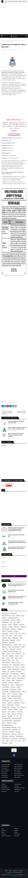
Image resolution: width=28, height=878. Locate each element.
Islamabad (4, 617)
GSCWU (8, 678)
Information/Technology (13, 651)
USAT (7, 740)
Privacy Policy (17, 834)
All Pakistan (4, 624)
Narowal (22, 667)
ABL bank (10, 698)
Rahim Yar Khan (5, 640)
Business (9, 723)
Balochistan (4, 626)
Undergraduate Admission (15, 691)
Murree (18, 662)
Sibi (14, 716)
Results (10, 635)
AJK (7, 635)
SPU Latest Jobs (13, 689)
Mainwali (4, 696)
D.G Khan (13, 671)
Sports (9, 696)
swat (22, 655)
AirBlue (23, 676)
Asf (8, 671)
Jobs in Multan (17, 771)
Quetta (23, 633)
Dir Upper (15, 723)
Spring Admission (5, 685)
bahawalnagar (5, 633)
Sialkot (15, 635)
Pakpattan (11, 682)
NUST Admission (5, 738)
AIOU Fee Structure (17, 698)
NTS (12, 653)
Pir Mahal (4, 716)
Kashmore (20, 734)
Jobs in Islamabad (5, 770)
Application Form (19, 685)
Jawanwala (18, 731)
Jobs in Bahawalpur (18, 764)
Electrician (13, 687)
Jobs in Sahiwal (4, 777)
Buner (12, 700)
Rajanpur (17, 655)
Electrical (3, 784)
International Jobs (5, 629)
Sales (18, 707)
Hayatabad (10, 702)
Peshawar (11, 626)
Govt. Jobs (16, 791)
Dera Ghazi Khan (16, 647)
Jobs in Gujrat (4, 768)
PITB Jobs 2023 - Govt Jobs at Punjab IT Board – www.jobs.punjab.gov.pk (17, 428)
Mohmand (20, 714)
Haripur (18, 687)
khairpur (12, 685)
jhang (16, 658)
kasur (19, 676)
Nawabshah (4, 682)
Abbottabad (12, 640)
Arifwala (10, 709)
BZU (6, 655)
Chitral (20, 658)
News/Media (19, 629)
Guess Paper (4, 731)
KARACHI (18, 620)
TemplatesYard (12, 874)
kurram (10, 743)
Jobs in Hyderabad (18, 768)
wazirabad (4, 698)
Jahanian (13, 711)
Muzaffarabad (5, 664)
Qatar (7, 649)
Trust (3, 740)
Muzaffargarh (19, 680)
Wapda (20, 635)
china (23, 740)
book (20, 740)
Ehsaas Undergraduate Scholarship (9, 727)
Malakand (18, 705)
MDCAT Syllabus (10, 705)
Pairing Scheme (22, 738)
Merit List (11, 633)
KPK (14, 622)
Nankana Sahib (5, 689)
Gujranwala (10, 631)
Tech (24, 653)
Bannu (3, 658)
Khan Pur (4, 714)
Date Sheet (19, 671)
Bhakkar (3, 723)
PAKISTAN (13, 620)
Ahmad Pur (4, 709)
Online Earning (16, 664)
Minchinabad (11, 736)
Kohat (9, 660)
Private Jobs (3, 791)
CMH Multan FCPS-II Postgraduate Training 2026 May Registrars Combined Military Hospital (16, 529)
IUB (20, 633)
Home (2, 40)
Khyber (13, 680)
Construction (14, 693)
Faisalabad (15, 624)
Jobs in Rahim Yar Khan (19, 775)
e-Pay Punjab (4, 743)
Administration (14, 613)
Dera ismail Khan (5, 687)
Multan (10, 624)
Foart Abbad (14, 729)
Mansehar (14, 714)
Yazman (11, 740)
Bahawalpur (16, 626)
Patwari (18, 640)
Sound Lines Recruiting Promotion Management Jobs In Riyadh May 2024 (17, 541)
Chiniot (8, 693)
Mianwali (13, 662)
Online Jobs (13, 707)
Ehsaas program (5, 673)
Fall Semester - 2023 (6, 729)
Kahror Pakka (19, 711)
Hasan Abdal (11, 731)
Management (5, 642)
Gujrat (8, 658)
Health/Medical (5, 622)
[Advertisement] (14, 18)
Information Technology (19, 787)
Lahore (5, 401)
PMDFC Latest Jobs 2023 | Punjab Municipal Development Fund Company (16, 435)
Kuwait (23, 702)
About (10, 870)
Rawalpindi (23, 626)
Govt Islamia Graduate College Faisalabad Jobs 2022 (15, 603)
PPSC (16, 633)
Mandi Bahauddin (5, 707)
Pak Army (4, 631)
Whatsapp (4, 671)
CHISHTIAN (4, 651)
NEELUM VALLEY (19, 736)
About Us (16, 828)
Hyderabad (11, 655)
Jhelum (3, 680)
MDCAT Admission (6, 662)
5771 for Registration (6, 718)
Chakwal (4, 693)
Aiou (3, 649)
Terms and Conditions (6, 835)
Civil (13, 667)
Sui (17, 716)
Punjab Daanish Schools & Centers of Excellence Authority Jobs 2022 (17, 597)
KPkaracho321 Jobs (6, 734)
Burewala (17, 700)
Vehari (23, 691)
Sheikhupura (17, 682)
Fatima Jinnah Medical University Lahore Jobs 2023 (16, 422)
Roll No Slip (4, 647)
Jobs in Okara (4, 773)
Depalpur (4, 711)
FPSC (20, 644)
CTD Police (15, 709)
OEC (10, 664)
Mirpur (10, 676)
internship (16, 631)
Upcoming (19, 649)
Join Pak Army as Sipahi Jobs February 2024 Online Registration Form (17, 584)
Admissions (21, 624)
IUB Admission (17, 702)
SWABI (9, 669)
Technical (23, 669)
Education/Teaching (6, 615)
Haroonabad (4, 676)
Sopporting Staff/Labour (13, 617)
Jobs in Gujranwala (18, 766)
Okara (21, 638)
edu (20, 716)
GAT (20, 729)
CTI (21, 700)
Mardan (8, 653)
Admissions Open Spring (7, 720)
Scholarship (13, 629)
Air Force (22, 664)
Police (3, 635)
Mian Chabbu (4, 736)
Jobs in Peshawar (18, 773)
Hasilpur (14, 678)
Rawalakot (10, 716)
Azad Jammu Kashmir (6, 667)
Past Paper (16, 835)
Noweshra (4, 669)
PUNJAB (9, 401)
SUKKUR (23, 647)
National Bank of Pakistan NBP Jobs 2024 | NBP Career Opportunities (16, 547)
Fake (19, 727)
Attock (9, 647)
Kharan (9, 714)
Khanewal (4, 660)
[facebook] (14, 755)
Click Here (14, 130)
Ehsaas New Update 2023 (7, 725)
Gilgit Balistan (15, 638)
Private (22, 615)
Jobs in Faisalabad (5, 766)
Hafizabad (22, 673)
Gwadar (17, 667)
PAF (20, 651)
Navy (24, 644)
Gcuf (13, 660)
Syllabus (19, 689)
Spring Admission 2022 (16, 696)
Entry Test (4, 702)
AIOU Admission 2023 (16, 718)
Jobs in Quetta (4, 775)
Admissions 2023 (5, 700)
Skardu (14, 676)
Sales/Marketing (15, 669)
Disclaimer (3, 834)
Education (15, 644)
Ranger (3, 653)
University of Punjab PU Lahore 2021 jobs (13, 40)
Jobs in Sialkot (17, 777)
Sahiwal (9, 638)
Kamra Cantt (14, 734)
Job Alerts (16, 830)
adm (16, 740)
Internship (16, 786)
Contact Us (3, 830)
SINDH (18, 622)
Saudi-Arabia (12, 642)
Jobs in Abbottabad (5, 764)
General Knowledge (14, 673)
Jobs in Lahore (4, 771)
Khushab (8, 680)
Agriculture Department (7, 644)
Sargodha (4, 638)
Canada (21, 709)
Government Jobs (5, 613)
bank (11, 622)
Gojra (9, 711)
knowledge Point (5, 49)
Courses (3, 678)
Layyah (17, 660)
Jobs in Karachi (17, 770)
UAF (3, 655)
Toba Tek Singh (5, 691)
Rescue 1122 (12, 649)
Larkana (3, 705)
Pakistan (9, 143)
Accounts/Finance (5, 620)
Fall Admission (18, 653)
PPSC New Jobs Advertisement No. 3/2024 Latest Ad (16, 590)
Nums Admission (14, 738)
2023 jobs (23, 707)
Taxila (12, 658)
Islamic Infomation (21, 678)
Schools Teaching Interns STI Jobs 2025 (16, 535)
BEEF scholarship (17, 720)
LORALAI (20, 693)
